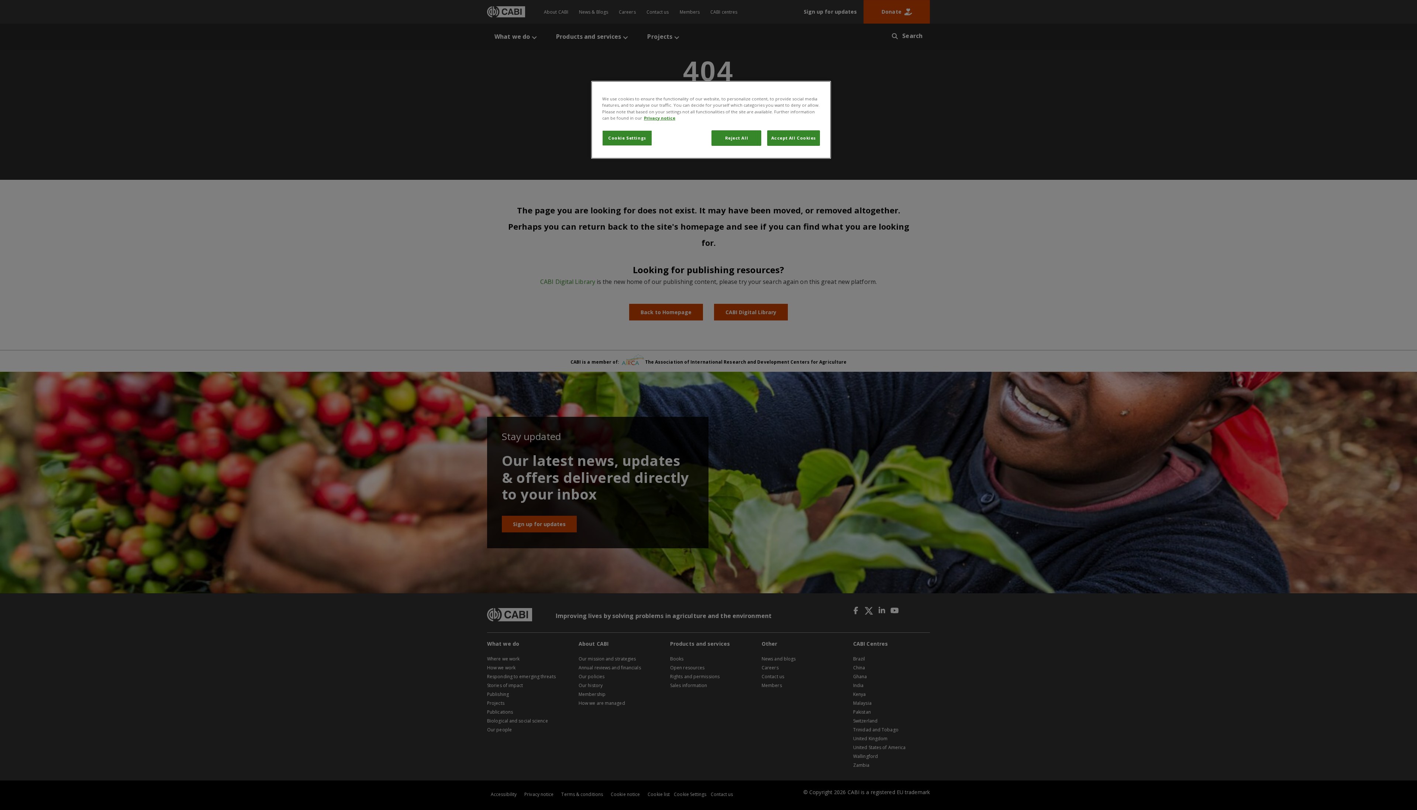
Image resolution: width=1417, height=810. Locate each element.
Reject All (736, 138)
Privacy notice (659, 118)
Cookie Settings (627, 138)
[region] (711, 119)
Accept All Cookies (793, 138)
